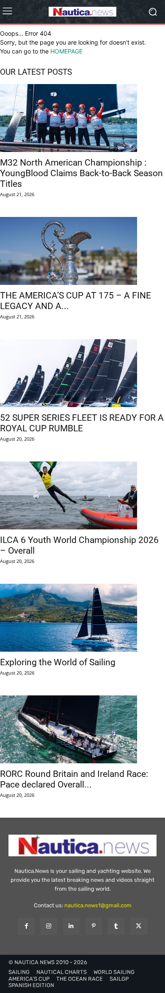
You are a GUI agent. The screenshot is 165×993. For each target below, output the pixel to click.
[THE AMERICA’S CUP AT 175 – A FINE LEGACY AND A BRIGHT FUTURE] (82, 251)
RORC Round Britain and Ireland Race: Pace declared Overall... (74, 779)
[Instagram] (49, 926)
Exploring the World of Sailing (58, 662)
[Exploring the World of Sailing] (82, 618)
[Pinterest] (93, 926)
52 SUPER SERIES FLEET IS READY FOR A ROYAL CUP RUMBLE (82, 423)
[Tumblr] (116, 926)
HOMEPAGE (66, 51)
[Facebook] (26, 926)
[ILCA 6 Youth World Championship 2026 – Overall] (82, 495)
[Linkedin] (71, 926)
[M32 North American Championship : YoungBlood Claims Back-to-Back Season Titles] (82, 118)
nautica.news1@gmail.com (98, 905)
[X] (138, 926)
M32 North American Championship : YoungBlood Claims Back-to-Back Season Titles (81, 173)
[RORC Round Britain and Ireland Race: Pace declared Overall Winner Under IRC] (82, 729)
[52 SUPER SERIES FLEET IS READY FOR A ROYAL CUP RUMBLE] (82, 373)
